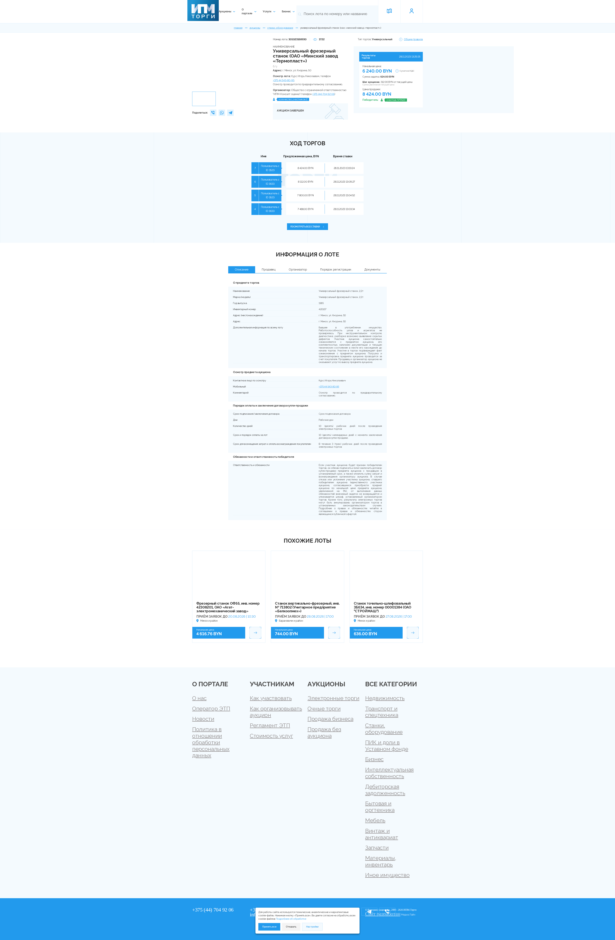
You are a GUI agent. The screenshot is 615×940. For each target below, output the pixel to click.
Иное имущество (387, 875)
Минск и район (209, 620)
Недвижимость (385, 698)
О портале (247, 11)
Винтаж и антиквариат (381, 834)
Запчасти (377, 847)
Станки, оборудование (384, 728)
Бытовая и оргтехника (380, 806)
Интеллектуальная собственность (389, 772)
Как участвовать (271, 698)
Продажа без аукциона (324, 732)
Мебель (375, 820)
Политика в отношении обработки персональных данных (211, 742)
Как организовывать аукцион (276, 711)
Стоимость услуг (271, 736)
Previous (195, 63)
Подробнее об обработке (291, 918)
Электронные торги (333, 698)
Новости (203, 719)
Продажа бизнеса (330, 719)
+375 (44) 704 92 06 (323, 94)
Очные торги (324, 708)
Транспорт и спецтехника (381, 711)
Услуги (267, 11)
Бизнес (286, 11)
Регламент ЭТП (270, 725)
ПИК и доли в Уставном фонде (386, 745)
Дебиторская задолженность (385, 789)
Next (263, 63)
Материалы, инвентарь (380, 861)
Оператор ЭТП (211, 708)
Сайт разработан (382, 914)
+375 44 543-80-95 (283, 80)
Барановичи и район (291, 620)
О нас (199, 698)
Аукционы (225, 11)
